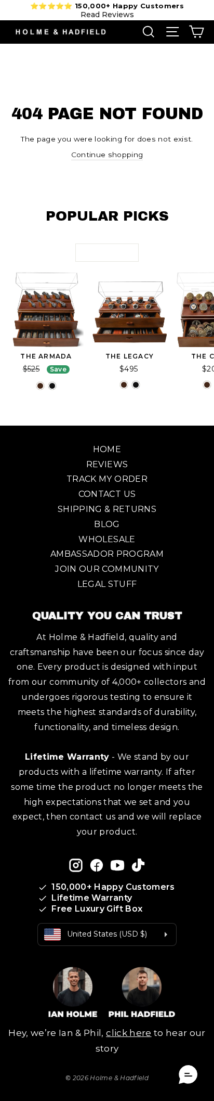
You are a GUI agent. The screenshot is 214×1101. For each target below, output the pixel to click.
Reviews (107, 464)
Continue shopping (107, 154)
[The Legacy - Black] (136, 385)
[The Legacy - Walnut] (124, 385)
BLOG (106, 524)
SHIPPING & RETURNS (107, 509)
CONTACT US (107, 494)
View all (107, 252)
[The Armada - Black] (52, 386)
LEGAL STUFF (107, 584)
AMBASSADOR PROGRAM (107, 554)
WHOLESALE (106, 539)
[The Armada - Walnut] (40, 386)
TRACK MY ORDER (107, 479)
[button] (188, 1075)
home (107, 449)
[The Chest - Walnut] (207, 385)
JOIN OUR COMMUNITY (106, 569)
